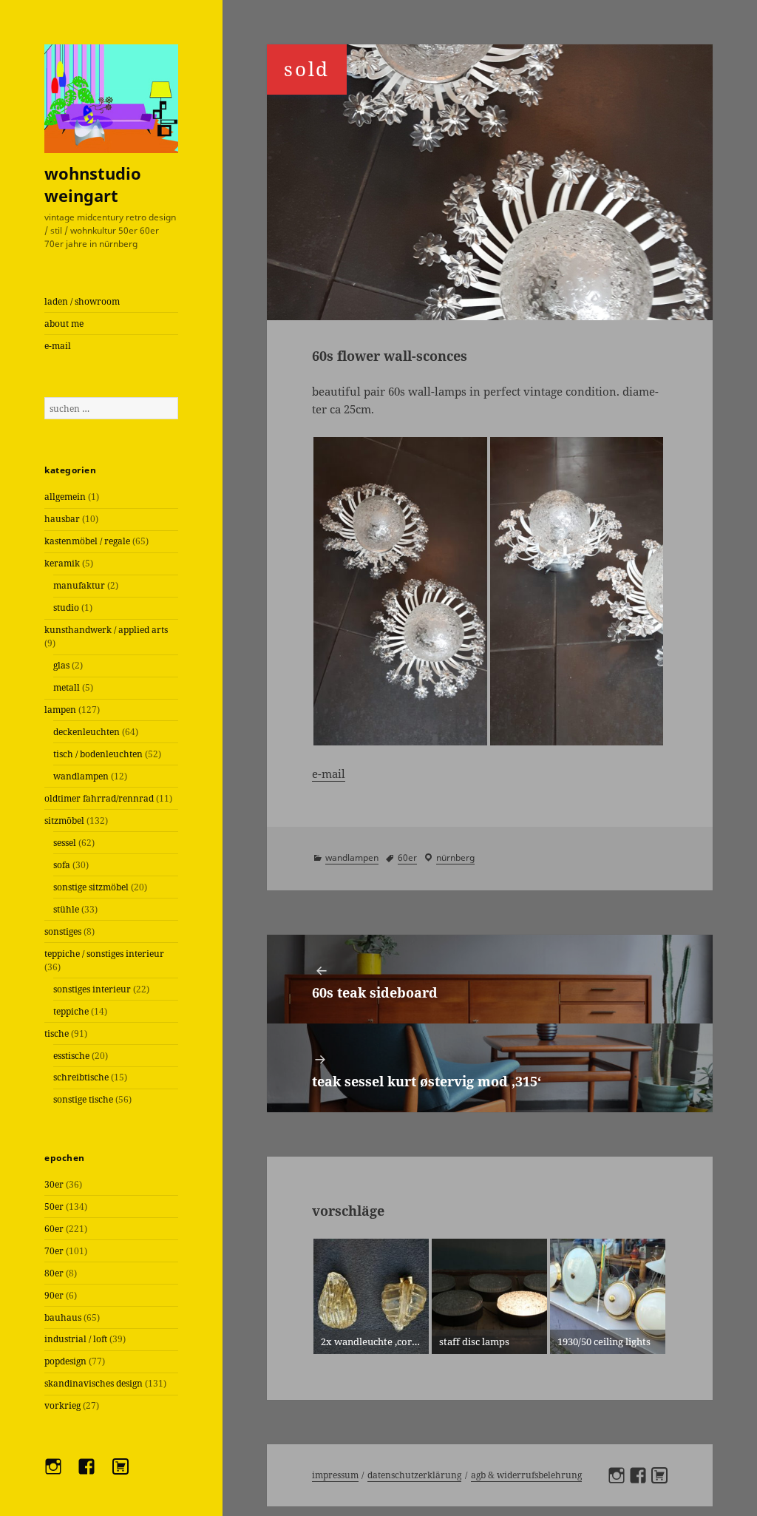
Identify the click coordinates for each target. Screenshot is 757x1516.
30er (54, 1184)
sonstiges (62, 931)
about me (64, 323)
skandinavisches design (93, 1383)
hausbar (62, 518)
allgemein (65, 496)
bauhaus (62, 1317)
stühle (66, 909)
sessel (64, 842)
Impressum (335, 1475)
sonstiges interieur (92, 989)
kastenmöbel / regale (87, 541)
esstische (71, 1055)
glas (61, 665)
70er (54, 1251)
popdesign (65, 1361)
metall (66, 687)
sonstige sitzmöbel (91, 887)
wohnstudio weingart (92, 184)
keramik (62, 563)
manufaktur (79, 585)
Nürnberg (455, 857)
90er (54, 1295)
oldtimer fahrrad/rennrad (99, 798)
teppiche (71, 1011)
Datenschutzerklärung (414, 1475)
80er (54, 1273)
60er (54, 1228)
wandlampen (81, 776)
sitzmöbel (64, 820)
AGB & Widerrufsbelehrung (526, 1475)
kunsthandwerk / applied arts (106, 629)
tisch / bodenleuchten (98, 754)
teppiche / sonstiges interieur (104, 953)
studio (66, 607)
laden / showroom (82, 301)
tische (56, 1033)
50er (54, 1206)
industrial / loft (75, 1339)
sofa (61, 865)
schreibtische (81, 1077)
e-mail (57, 345)
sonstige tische (83, 1099)
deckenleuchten (86, 731)
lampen (60, 709)
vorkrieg (62, 1405)
